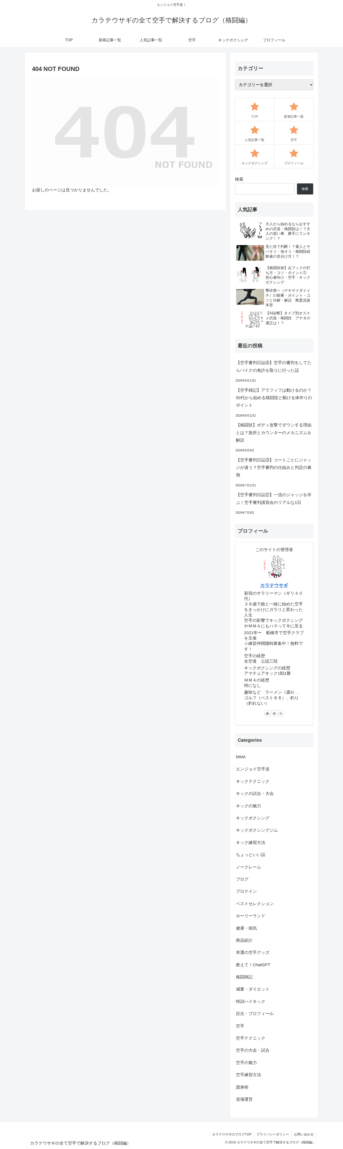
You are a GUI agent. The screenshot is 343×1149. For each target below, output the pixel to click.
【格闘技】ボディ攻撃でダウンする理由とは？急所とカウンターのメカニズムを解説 (274, 433)
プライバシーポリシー (272, 1134)
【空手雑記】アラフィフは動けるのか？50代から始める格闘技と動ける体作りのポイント (274, 398)
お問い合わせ (304, 1134)
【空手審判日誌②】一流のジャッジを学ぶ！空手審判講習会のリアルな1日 (274, 498)
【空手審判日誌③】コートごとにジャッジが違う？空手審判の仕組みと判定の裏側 (274, 468)
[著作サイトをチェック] (267, 713)
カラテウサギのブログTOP (232, 1134)
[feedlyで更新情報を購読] (274, 713)
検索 (239, 179)
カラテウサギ (274, 585)
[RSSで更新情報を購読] (281, 713)
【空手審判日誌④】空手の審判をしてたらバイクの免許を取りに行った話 (274, 366)
